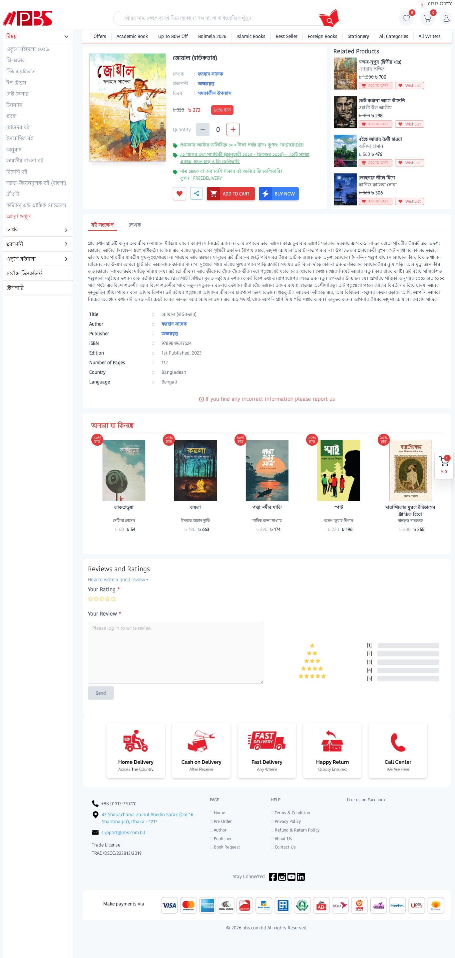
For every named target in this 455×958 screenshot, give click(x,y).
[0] (406, 20)
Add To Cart (124, 542)
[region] (38, 163)
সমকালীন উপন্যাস (214, 93)
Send (101, 693)
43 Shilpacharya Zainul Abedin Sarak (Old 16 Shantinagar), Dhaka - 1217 (147, 818)
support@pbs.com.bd (123, 832)
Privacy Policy (286, 821)
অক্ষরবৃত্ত (206, 83)
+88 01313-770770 (119, 803)
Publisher (220, 839)
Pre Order (220, 821)
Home (217, 813)
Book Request (225, 847)
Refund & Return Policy (295, 830)
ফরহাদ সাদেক (210, 74)
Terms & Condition (290, 813)
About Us (281, 839)
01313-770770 (440, 4)
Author (218, 830)
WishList (413, 85)
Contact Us (283, 847)
